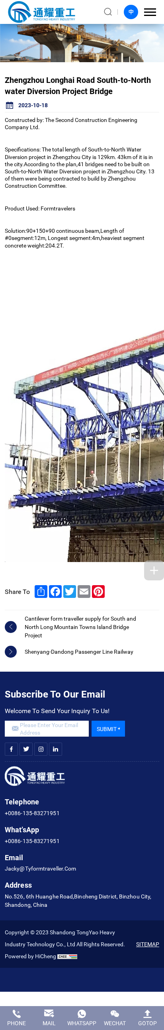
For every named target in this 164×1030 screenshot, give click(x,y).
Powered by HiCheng (30, 956)
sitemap (147, 944)
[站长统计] (67, 956)
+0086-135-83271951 (32, 813)
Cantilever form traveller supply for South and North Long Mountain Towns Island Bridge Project (80, 627)
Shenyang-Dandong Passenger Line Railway (79, 651)
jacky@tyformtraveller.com (40, 868)
